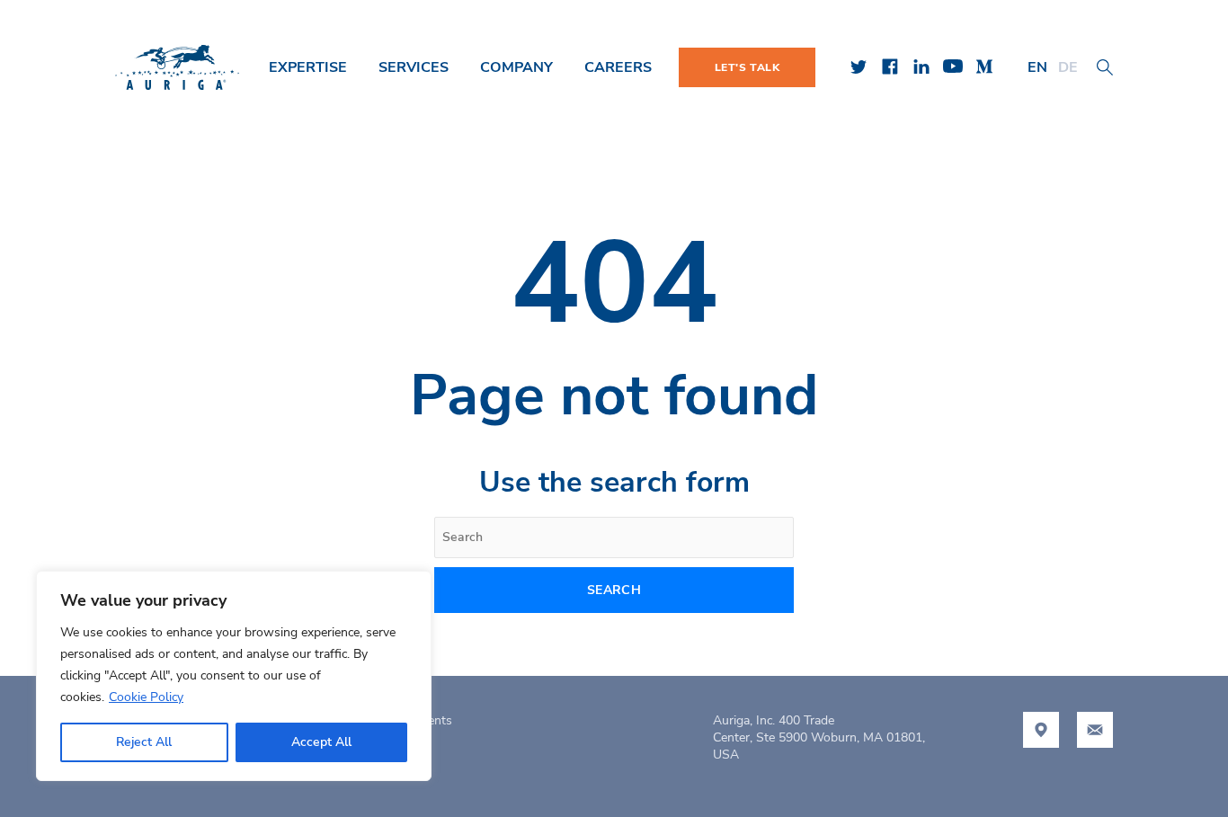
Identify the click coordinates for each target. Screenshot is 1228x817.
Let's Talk (747, 67)
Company (516, 67)
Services (413, 67)
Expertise (308, 67)
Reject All (144, 741)
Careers (618, 67)
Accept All (321, 741)
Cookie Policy (146, 697)
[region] (234, 676)
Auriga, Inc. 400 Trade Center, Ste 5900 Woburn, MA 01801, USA (819, 737)
